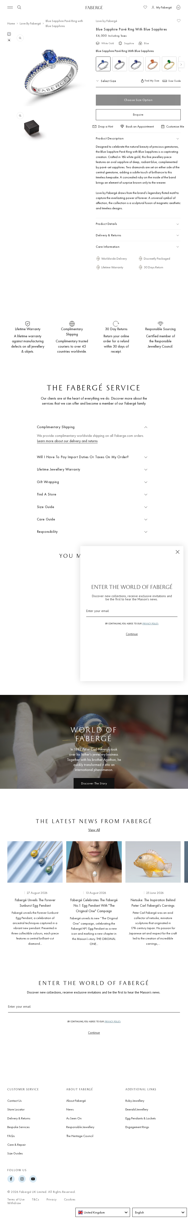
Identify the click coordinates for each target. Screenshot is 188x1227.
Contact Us (14, 1101)
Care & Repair (16, 1145)
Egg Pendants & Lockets (140, 1118)
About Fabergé (76, 1101)
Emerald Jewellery (136, 1109)
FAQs (11, 1136)
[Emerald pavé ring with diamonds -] (169, 64)
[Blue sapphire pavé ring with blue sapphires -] (136, 64)
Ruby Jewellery (134, 1101)
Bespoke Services (18, 1127)
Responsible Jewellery (80, 1127)
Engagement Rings (137, 1127)
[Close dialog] (178, 552)
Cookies (69, 1199)
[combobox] (102, 1212)
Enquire (138, 114)
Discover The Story (94, 783)
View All (94, 829)
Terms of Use (16, 1199)
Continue (94, 1033)
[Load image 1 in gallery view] (9, 34)
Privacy (52, 1199)
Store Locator (16, 1109)
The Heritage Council (79, 1136)
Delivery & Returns (18, 1118)
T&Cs (35, 1199)
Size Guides (15, 1153)
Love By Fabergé (30, 23)
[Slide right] (177, 894)
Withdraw (14, 1203)
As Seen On (74, 1118)
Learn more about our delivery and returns (67, 440)
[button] (178, 7)
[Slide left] (11, 894)
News (70, 1109)
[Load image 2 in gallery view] (9, 40)
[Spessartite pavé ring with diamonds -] (152, 64)
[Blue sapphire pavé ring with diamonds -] (119, 64)
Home (11, 23)
